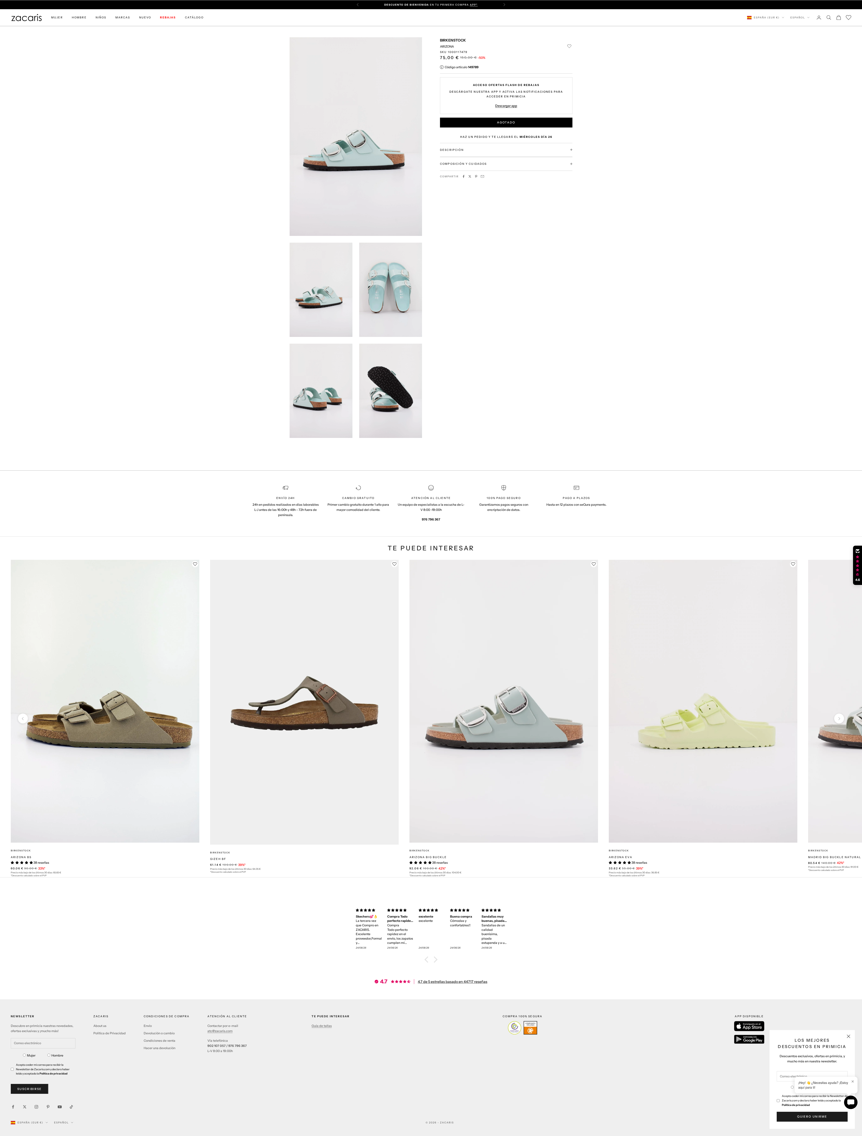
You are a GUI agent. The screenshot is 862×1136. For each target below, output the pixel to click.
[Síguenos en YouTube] (59, 1107)
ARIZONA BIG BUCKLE (428, 857)
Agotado (506, 122)
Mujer (31, 1055)
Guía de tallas (322, 1026)
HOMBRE (79, 17)
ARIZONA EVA (620, 857)
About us (99, 1026)
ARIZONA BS (21, 857)
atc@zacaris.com (220, 1031)
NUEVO (145, 17)
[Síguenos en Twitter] (24, 1107)
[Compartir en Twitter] (470, 176)
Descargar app (506, 105)
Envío (148, 1026)
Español (797, 17)
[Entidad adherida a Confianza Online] (522, 1028)
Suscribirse (29, 1089)
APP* (474, 4)
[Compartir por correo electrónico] (482, 176)
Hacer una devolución (159, 1048)
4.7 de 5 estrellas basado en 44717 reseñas (452, 981)
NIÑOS (101, 17)
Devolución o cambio (159, 1033)
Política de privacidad (796, 1105)
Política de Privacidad (109, 1033)
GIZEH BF (218, 859)
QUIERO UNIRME (812, 1116)
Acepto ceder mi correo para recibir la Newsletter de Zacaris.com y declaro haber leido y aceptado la (815, 1100)
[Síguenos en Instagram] (36, 1107)
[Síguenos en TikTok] (71, 1107)
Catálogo (194, 17)
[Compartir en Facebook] (463, 176)
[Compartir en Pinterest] (476, 176)
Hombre (57, 1055)
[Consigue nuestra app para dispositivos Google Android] (749, 1039)
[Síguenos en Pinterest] (48, 1107)
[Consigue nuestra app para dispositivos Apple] (749, 1026)
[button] (427, 959)
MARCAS (122, 17)
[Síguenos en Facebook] (13, 1107)
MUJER (57, 17)
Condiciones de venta (159, 1041)
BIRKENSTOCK (453, 40)
